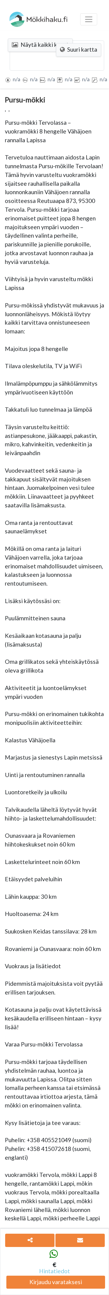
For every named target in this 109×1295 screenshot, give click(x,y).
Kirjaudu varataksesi (55, 1281)
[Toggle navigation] (88, 19)
